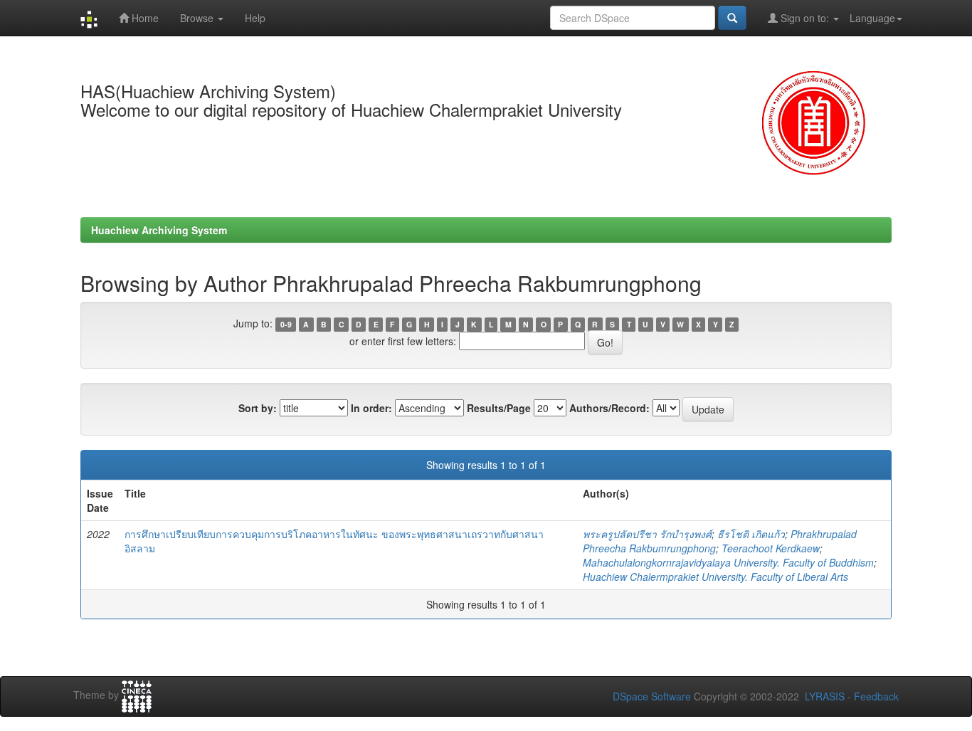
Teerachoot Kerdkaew (771, 548)
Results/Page (499, 408)
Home (144, 18)
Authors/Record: (609, 408)
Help (255, 18)
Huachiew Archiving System (159, 230)
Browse (198, 18)
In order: (371, 408)
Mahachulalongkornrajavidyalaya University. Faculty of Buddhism (728, 562)
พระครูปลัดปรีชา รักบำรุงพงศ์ (647, 534)
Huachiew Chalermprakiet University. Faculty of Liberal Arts (715, 576)
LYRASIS (825, 696)
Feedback (876, 696)
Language (872, 18)
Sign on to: (805, 18)
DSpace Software (652, 696)
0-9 (286, 324)
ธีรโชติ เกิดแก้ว (751, 534)
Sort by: (257, 408)
